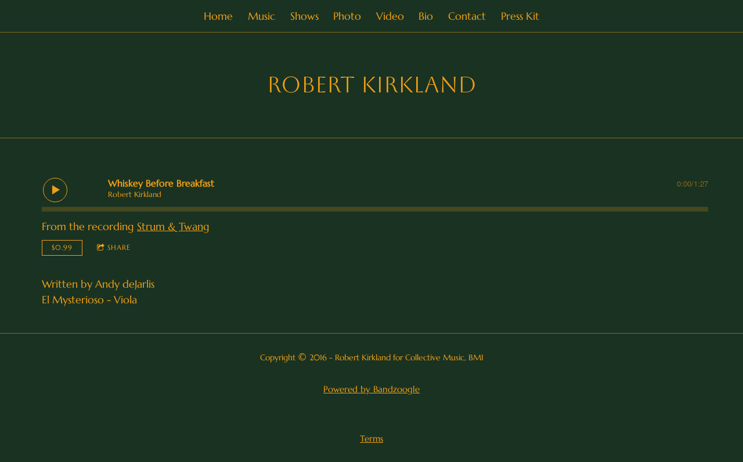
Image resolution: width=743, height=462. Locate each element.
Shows (304, 16)
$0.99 (62, 247)
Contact (467, 16)
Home (218, 16)
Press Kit (520, 16)
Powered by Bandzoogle (371, 389)
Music (261, 16)
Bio (426, 16)
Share (119, 247)
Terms (371, 438)
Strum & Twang (173, 226)
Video (390, 16)
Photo (347, 16)
